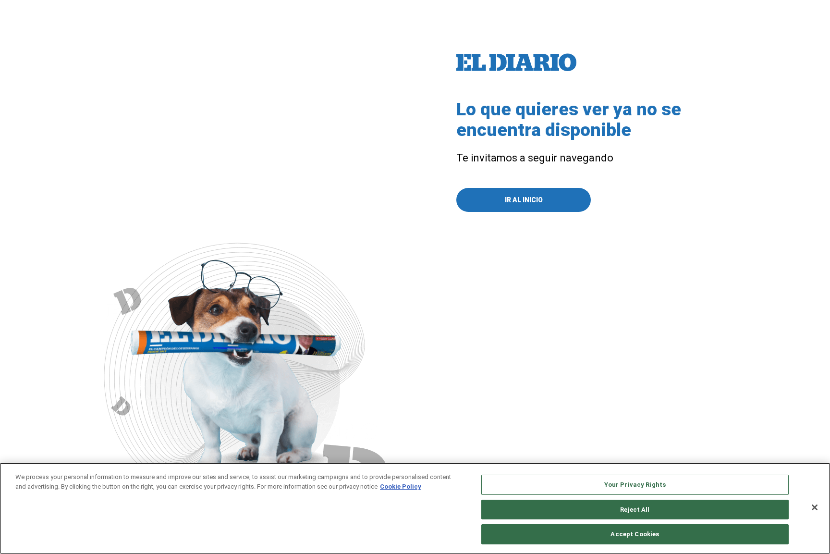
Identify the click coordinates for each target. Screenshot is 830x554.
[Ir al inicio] (516, 62)
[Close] (814, 507)
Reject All (634, 509)
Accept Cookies (634, 534)
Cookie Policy (400, 486)
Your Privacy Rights (635, 484)
